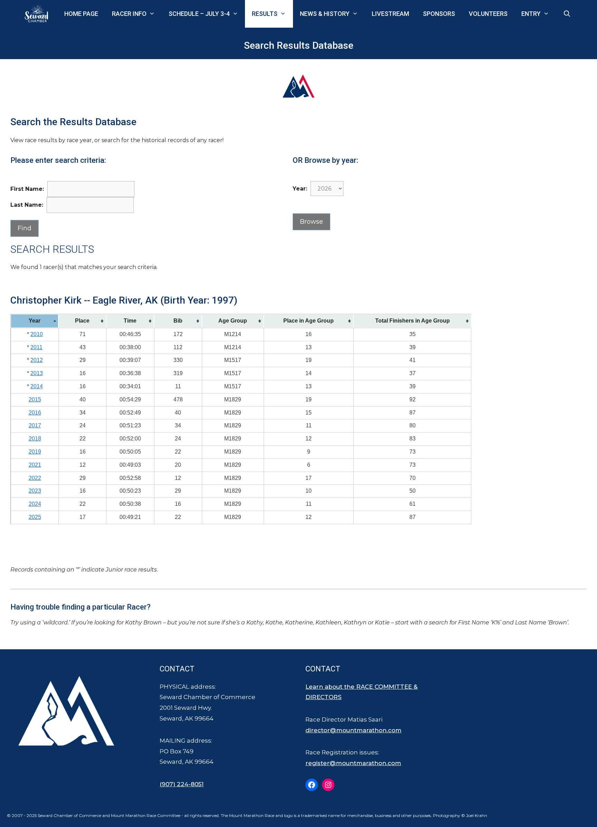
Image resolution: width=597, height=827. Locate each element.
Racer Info (129, 13)
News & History (325, 13)
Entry (531, 13)
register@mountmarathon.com (353, 763)
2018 (35, 439)
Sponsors (439, 13)
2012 (36, 360)
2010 (36, 334)
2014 (36, 386)
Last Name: (26, 205)
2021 (35, 465)
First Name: (27, 189)
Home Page (81, 13)
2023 (35, 491)
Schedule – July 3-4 (199, 13)
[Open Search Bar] (567, 14)
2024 (35, 504)
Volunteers (488, 13)
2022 (35, 478)
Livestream (390, 13)
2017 (35, 425)
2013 (36, 373)
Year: (300, 188)
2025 (35, 517)
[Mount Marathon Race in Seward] (38, 14)
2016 (35, 413)
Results (264, 13)
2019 (35, 452)
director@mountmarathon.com (353, 730)
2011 (36, 347)
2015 (35, 399)
